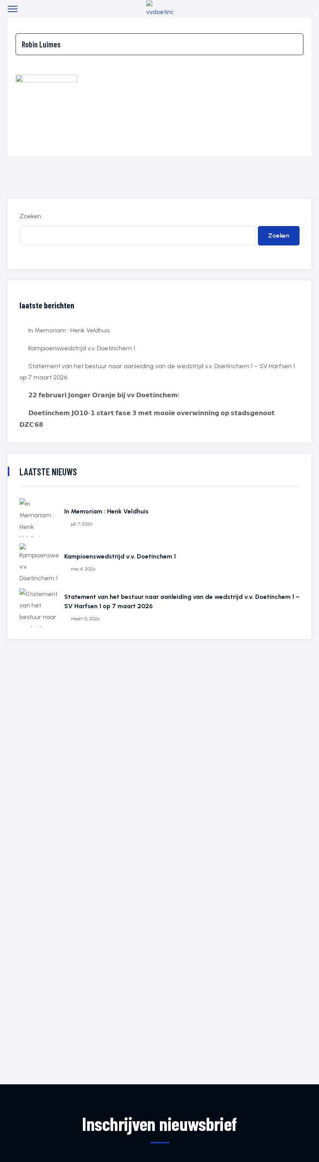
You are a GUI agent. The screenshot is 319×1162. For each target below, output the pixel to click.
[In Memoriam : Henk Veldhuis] (38, 517)
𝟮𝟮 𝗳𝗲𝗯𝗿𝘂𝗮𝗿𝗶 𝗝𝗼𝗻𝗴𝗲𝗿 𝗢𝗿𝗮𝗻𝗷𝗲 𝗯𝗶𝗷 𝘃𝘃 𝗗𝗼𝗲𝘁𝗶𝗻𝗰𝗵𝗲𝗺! (103, 395)
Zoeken (30, 216)
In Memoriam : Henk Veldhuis (69, 330)
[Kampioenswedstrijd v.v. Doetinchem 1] (38, 562)
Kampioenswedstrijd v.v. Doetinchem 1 (81, 348)
